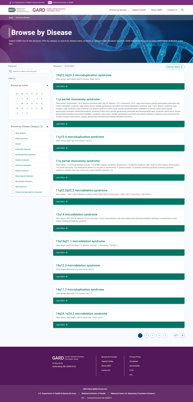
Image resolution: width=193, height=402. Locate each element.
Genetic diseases (22, 160)
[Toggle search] (182, 10)
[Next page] (182, 335)
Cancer (18, 144)
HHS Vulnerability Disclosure (95, 389)
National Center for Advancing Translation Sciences (133, 393)
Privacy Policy (135, 357)
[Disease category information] (41, 126)
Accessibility (135, 366)
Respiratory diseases (24, 181)
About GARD (156, 10)
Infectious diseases (23, 165)
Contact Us (172, 10)
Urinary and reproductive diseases (29, 192)
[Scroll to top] (187, 396)
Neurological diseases (24, 176)
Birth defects (21, 133)
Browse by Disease (118, 10)
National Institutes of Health (93, 393)
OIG (131, 375)
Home (11, 17)
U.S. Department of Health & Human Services (57, 393)
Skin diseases (21, 187)
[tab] (29, 85)
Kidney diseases (22, 171)
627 (176, 335)
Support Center (139, 10)
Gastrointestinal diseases (26, 155)
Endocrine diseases (23, 149)
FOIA (131, 370)
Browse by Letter (19, 85)
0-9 (17, 94)
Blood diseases (22, 139)
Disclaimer (134, 361)
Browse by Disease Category (25, 126)
